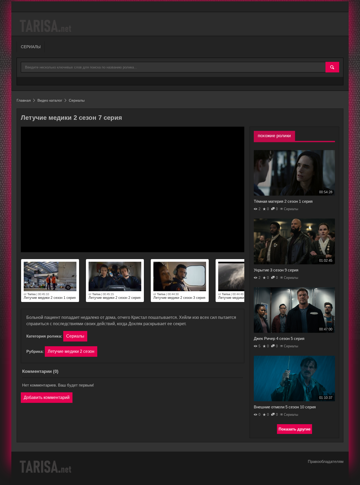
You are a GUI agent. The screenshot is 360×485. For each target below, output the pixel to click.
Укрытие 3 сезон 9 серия (276, 270)
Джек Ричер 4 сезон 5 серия (279, 338)
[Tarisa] (46, 26)
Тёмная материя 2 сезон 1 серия (283, 201)
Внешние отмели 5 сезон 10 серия (285, 407)
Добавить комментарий (47, 397)
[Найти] (332, 67)
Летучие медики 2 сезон (71, 351)
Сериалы (75, 336)
